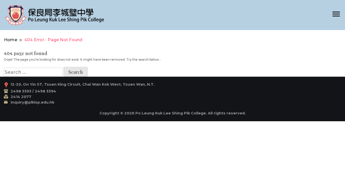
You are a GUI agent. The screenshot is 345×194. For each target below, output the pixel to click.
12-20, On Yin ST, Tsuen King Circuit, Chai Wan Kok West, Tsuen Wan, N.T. (82, 84)
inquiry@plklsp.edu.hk (32, 102)
